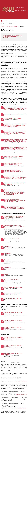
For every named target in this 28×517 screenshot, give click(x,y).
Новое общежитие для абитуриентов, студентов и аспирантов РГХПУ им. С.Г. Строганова (12, 36)
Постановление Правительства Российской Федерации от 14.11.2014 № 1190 (14, 227)
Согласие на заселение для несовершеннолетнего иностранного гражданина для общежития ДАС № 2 (14, 207)
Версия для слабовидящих (12, 21)
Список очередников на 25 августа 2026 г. (15, 114)
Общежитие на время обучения (12, 118)
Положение (7, 246)
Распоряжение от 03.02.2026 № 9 (13, 298)
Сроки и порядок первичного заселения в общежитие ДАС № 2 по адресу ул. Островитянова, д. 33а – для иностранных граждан (15, 149)
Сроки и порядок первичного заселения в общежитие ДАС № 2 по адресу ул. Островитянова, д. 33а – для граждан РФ (15, 140)
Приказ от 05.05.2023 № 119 (11, 279)
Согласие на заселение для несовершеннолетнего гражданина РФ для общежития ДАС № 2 (14, 200)
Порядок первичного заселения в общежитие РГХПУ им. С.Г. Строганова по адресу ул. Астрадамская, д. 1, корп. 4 (15, 177)
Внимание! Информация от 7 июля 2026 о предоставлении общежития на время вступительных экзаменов (15, 125)
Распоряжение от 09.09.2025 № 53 (13, 287)
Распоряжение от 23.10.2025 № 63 (13, 293)
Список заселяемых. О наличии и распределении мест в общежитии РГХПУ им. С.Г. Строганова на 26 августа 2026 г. (15, 108)
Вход (10, 23)
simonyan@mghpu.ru (21, 381)
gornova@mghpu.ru (21, 408)
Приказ (6, 274)
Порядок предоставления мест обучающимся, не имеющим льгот (13, 171)
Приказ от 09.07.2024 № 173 (11, 239)
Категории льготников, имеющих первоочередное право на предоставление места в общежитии (14, 164)
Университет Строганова (6, 26)
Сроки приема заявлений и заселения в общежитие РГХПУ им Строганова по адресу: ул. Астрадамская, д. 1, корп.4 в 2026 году (15, 132)
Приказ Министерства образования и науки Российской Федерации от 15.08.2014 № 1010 (14, 218)
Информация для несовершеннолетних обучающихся (15, 183)
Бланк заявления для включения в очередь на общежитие (13, 157)
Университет (15, 26)
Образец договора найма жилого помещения (13, 313)
